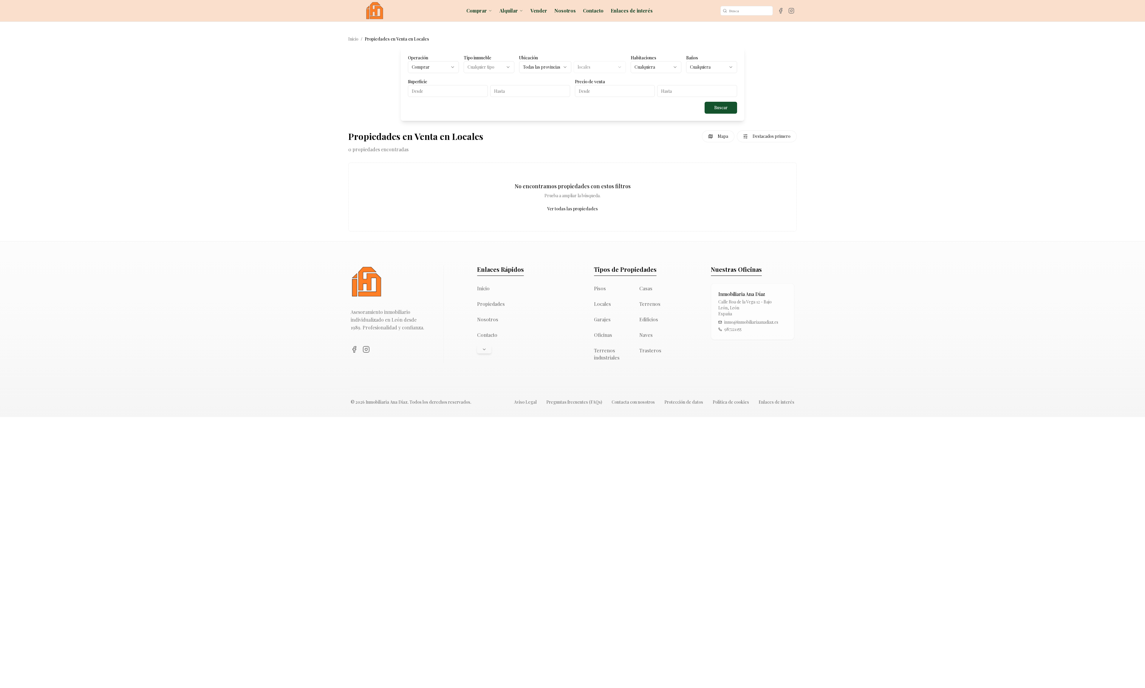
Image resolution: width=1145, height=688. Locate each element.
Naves (646, 335)
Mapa (723, 136)
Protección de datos (683, 402)
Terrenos (649, 304)
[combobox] (433, 67)
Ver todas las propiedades (572, 209)
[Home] (374, 10)
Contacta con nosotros (633, 402)
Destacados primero (771, 136)
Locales (602, 304)
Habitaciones (643, 58)
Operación (418, 58)
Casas (645, 288)
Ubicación (528, 58)
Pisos (600, 288)
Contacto (593, 10)
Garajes (602, 319)
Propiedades (491, 304)
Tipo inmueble (477, 58)
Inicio (353, 39)
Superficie (417, 81)
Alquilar (508, 10)
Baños (692, 58)
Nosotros (565, 10)
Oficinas (603, 335)
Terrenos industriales (607, 354)
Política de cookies (731, 402)
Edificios (648, 319)
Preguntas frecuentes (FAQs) (574, 402)
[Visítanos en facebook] (781, 11)
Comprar (476, 10)
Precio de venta (590, 81)
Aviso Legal (525, 402)
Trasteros (650, 350)
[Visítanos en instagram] (791, 11)
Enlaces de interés (632, 10)
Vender (538, 10)
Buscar (721, 107)
